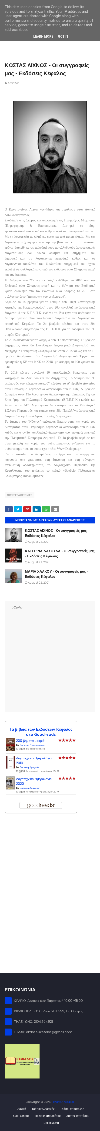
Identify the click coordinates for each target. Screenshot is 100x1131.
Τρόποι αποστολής (72, 1109)
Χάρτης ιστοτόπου (77, 1116)
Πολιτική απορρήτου (48, 1116)
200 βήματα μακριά (30, 740)
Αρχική (21, 1109)
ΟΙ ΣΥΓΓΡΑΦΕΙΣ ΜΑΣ (19, 495)
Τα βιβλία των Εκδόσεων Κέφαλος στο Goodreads (41, 732)
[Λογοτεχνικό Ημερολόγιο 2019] (10, 767)
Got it (63, 36)
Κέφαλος (13, 83)
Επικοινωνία (51, 1123)
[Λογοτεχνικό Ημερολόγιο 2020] (10, 788)
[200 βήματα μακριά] (10, 749)
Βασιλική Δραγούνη (30, 767)
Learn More (43, 36)
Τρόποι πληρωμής (43, 1109)
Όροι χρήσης (21, 1116)
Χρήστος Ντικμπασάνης (32, 745)
